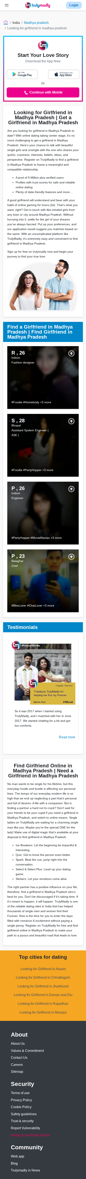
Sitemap (17, 1071)
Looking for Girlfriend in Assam (43, 969)
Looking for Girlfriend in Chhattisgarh (43, 977)
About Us (18, 1043)
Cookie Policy (21, 1107)
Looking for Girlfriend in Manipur (43, 1012)
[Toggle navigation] (6, 5)
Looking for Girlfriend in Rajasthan (43, 1003)
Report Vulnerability (25, 1128)
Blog (14, 1163)
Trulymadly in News (25, 1170)
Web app (17, 1156)
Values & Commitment (27, 1050)
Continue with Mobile (46, 92)
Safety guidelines (24, 1114)
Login (73, 5)
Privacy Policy (21, 1100)
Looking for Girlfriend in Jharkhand (43, 986)
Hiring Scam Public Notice (30, 1135)
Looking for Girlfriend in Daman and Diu (43, 995)
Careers (17, 1064)
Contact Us (19, 1057)
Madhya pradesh (36, 22)
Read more (67, 737)
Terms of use (20, 1093)
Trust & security (22, 1121)
